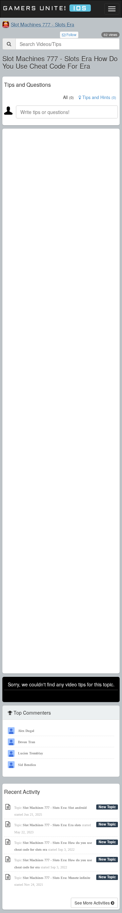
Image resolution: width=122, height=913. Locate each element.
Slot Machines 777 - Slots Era (42, 24)
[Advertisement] (61, 401)
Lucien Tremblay (30, 753)
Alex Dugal (26, 731)
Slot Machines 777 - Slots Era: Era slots (52, 825)
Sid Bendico (27, 765)
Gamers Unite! (45, 9)
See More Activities (93, 903)
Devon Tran (26, 742)
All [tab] (68, 97)
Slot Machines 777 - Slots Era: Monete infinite (56, 878)
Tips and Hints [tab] (98, 97)
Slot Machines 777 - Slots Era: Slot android (55, 808)
